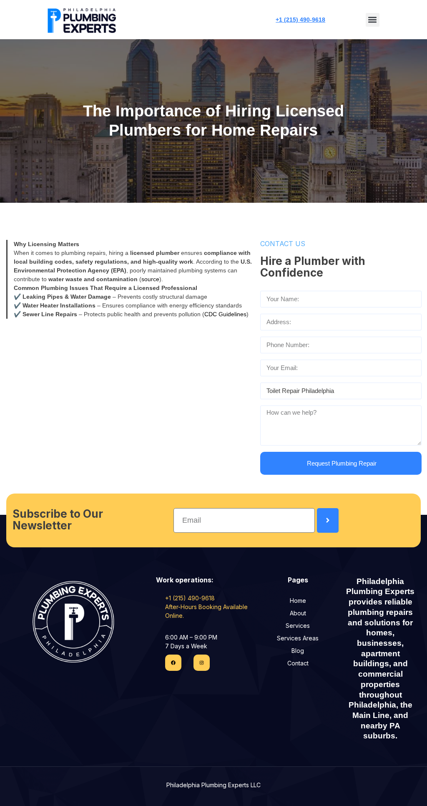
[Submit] (328, 520)
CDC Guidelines (225, 314)
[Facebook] (173, 663)
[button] (372, 20)
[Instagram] (201, 663)
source (150, 279)
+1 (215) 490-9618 (300, 19)
